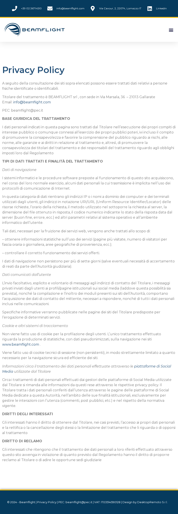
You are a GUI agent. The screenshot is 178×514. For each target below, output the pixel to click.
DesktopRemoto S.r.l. (152, 502)
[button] (171, 29)
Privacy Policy (46, 502)
